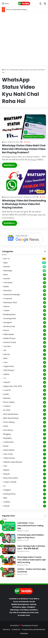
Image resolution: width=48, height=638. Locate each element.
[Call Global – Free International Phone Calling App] (9, 526)
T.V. (4, 378)
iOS (4, 350)
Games (6, 306)
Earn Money (8, 430)
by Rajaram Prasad (30, 625)
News (5, 274)
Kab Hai (6, 354)
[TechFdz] (24, 3)
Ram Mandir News (10, 414)
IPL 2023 (6, 410)
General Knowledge (11, 294)
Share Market (9, 450)
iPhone (6, 330)
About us (6, 629)
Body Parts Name (10, 478)
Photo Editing (8, 422)
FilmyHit (6, 474)
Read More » (9, 165)
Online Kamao (9, 458)
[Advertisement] (24, 39)
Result (5, 446)
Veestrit (6, 382)
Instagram (7, 322)
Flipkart (6, 470)
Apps (5, 262)
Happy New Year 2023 (12, 386)
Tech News (7, 282)
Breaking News (9, 314)
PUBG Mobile (8, 334)
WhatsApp (7, 270)
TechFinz (7, 406)
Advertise (24, 633)
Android (6, 266)
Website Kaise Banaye (12, 462)
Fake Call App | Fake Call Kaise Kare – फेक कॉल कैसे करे (31, 547)
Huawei (6, 506)
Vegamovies (8, 366)
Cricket (6, 310)
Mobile (6, 286)
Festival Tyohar (9, 342)
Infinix (5, 426)
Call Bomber (8, 442)
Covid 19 (6, 390)
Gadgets (7, 490)
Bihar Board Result (10, 418)
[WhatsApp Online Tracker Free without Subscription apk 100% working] (9, 560)
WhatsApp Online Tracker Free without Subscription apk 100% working (31, 560)
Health (6, 394)
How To (6, 258)
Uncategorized (9, 318)
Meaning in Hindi (10, 302)
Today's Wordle (9, 482)
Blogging (7, 434)
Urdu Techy (8, 454)
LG (4, 486)
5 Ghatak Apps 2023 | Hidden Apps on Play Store (30, 536)
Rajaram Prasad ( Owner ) (13, 197)
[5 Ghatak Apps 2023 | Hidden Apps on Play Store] (9, 538)
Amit (5, 142)
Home (6, 70)
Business (6, 398)
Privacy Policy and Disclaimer (33, 629)
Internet (6, 278)
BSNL (5, 498)
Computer (7, 298)
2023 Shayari (8, 370)
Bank (5, 358)
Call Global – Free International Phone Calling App (30, 525)
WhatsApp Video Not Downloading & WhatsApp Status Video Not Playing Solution (24, 204)
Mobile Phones (9, 338)
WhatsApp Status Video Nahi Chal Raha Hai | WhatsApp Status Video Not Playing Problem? (24, 149)
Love (5, 362)
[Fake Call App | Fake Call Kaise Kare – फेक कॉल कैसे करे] (9, 549)
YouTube (7, 346)
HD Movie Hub (9, 326)
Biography (7, 438)
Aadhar (6, 374)
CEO (5, 466)
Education (7, 290)
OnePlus (6, 502)
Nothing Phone (9, 494)
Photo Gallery (9, 402)
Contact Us (16, 629)
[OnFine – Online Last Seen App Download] (9, 572)
